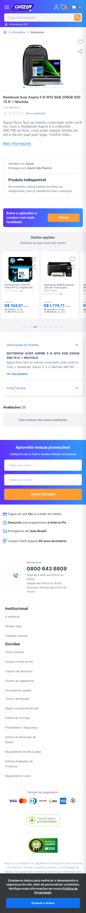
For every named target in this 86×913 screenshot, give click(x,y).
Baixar (64, 217)
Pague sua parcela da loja (21, 708)
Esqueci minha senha (19, 661)
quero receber (43, 494)
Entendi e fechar (43, 903)
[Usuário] (56, 7)
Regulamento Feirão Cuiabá (23, 751)
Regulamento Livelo (18, 775)
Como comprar (14, 652)
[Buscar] (77, 17)
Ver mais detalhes (17, 374)
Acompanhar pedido (18, 690)
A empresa (12, 616)
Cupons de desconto (19, 671)
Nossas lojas (13, 626)
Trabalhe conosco (16, 635)
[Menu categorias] (6, 7)
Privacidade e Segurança (21, 727)
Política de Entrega (17, 718)
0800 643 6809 (47, 569)
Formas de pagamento (19, 680)
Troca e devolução (17, 698)
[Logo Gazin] (23, 8)
